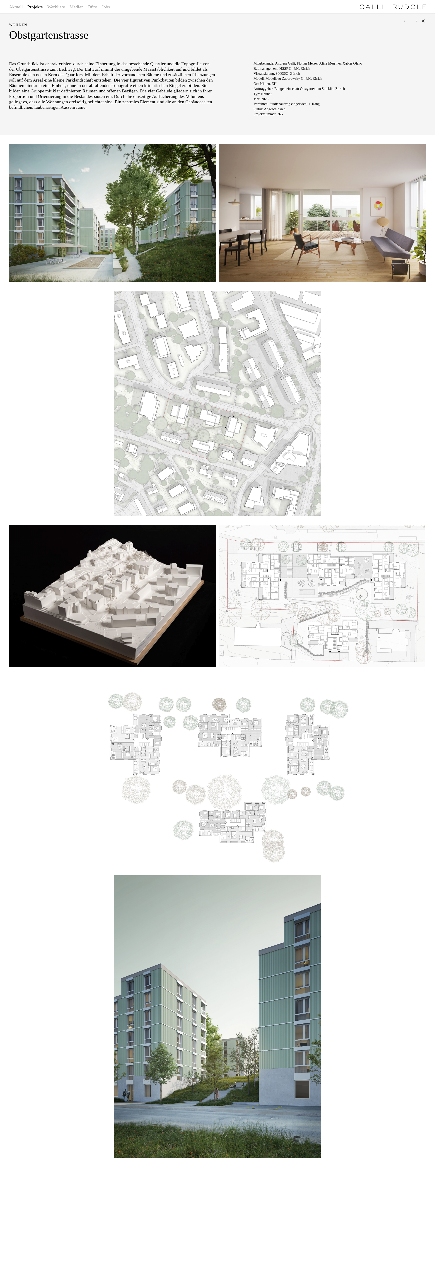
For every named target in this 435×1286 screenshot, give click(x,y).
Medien (77, 6)
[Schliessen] (423, 21)
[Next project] (415, 21)
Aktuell (16, 6)
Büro (92, 6)
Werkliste (56, 6)
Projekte (35, 6)
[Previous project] (406, 21)
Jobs (106, 6)
